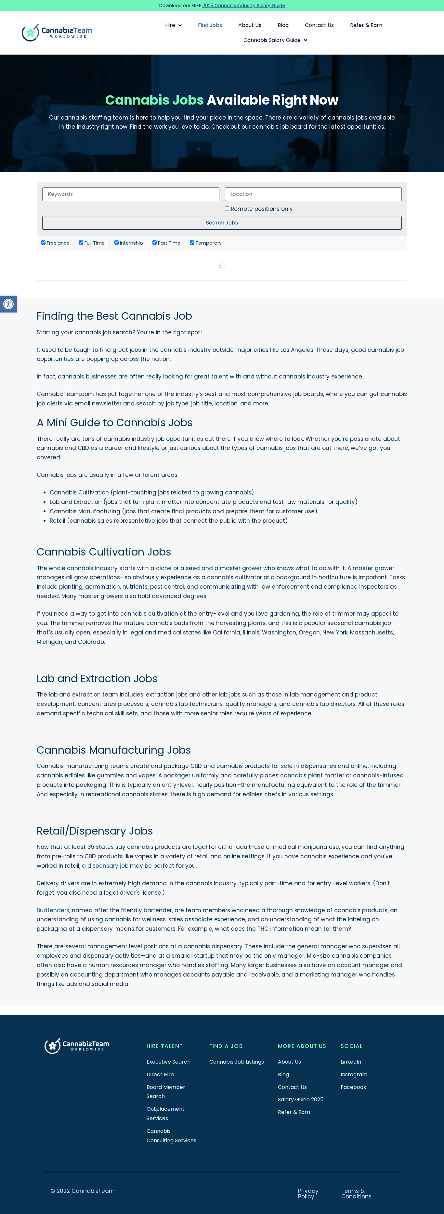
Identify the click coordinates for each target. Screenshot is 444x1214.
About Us (249, 25)
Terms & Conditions (356, 1193)
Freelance (58, 242)
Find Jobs (210, 25)
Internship (131, 242)
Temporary (208, 242)
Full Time (94, 242)
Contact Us (319, 25)
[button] (8, 304)
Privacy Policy (308, 1193)
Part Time (168, 242)
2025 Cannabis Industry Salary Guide (243, 5)
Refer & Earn (366, 25)
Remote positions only (262, 209)
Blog (283, 25)
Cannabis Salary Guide (272, 40)
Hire (170, 25)
